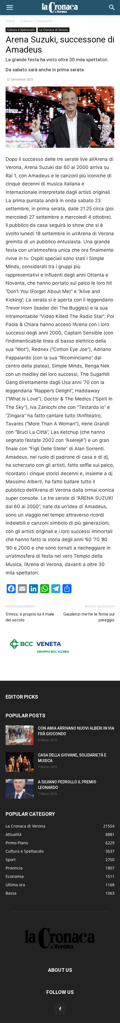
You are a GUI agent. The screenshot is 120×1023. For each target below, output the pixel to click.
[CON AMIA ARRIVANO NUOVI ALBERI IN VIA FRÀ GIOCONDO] (19, 735)
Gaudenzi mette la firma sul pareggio (88, 617)
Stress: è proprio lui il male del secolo (30, 617)
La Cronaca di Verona (53, 30)
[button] (9, 7)
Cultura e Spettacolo (36, 20)
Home (10, 20)
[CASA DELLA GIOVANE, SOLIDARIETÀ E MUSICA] (19, 762)
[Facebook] (60, 1009)
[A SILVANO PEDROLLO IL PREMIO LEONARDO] (19, 789)
